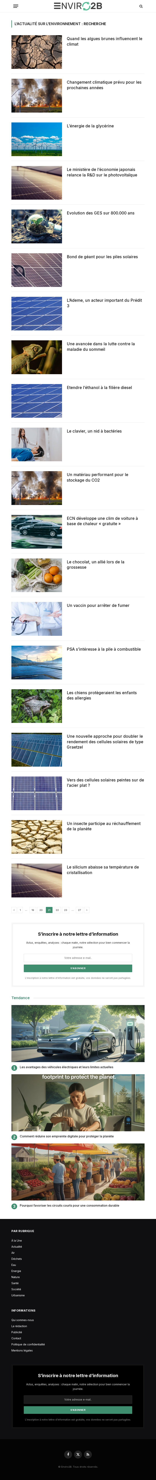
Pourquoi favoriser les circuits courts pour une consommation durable (69, 1205)
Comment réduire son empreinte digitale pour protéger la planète (67, 1136)
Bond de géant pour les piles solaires (102, 256)
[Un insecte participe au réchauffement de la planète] (36, 837)
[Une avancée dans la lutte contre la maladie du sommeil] (36, 357)
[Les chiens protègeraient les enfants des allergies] (36, 706)
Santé (15, 1283)
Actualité (16, 1246)
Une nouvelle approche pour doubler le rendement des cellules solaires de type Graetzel (105, 742)
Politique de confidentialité (28, 1344)
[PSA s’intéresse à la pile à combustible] (36, 662)
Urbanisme (18, 1295)
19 (33, 910)
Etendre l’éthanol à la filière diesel (99, 387)
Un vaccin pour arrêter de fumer (98, 605)
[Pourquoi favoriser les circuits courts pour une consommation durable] (78, 1172)
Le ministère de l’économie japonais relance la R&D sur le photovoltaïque (102, 172)
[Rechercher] (141, 6)
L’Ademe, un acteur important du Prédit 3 (104, 303)
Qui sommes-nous (22, 1320)
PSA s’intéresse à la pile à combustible (104, 649)
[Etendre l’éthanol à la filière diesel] (36, 401)
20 (41, 910)
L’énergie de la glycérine (90, 126)
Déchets (16, 1258)
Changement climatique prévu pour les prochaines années (104, 85)
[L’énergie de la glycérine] (36, 139)
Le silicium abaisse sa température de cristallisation (103, 870)
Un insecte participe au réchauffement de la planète (104, 826)
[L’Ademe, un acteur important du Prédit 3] (36, 313)
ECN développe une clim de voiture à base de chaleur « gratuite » (102, 521)
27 (79, 910)
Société (16, 1289)
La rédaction (19, 1326)
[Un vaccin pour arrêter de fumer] (36, 619)
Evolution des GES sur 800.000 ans (101, 213)
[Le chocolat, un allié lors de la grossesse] (36, 575)
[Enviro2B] (78, 6)
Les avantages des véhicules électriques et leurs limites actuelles (66, 1067)
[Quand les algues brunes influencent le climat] (36, 52)
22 (57, 910)
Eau (13, 1264)
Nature (15, 1277)
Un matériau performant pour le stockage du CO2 (97, 477)
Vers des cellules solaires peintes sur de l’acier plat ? (105, 783)
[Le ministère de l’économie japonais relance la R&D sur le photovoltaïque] (36, 183)
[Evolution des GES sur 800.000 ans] (36, 226)
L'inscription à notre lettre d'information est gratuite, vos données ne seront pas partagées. (78, 978)
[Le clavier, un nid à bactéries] (36, 444)
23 (65, 910)
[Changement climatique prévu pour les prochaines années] (36, 95)
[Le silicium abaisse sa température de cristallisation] (36, 880)
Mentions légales (22, 1350)
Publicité (16, 1332)
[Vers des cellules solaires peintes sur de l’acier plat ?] (36, 793)
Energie (16, 1271)
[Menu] (15, 6)
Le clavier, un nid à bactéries (94, 431)
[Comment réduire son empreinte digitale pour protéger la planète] (78, 1102)
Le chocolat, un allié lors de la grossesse (95, 565)
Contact (16, 1338)
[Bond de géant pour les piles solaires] (36, 270)
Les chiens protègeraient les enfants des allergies (102, 695)
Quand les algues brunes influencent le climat (104, 41)
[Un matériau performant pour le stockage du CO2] (36, 488)
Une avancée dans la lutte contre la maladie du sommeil (101, 346)
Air (13, 1252)
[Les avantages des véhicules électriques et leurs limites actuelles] (78, 1033)
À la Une (16, 1240)
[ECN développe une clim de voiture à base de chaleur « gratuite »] (36, 532)
